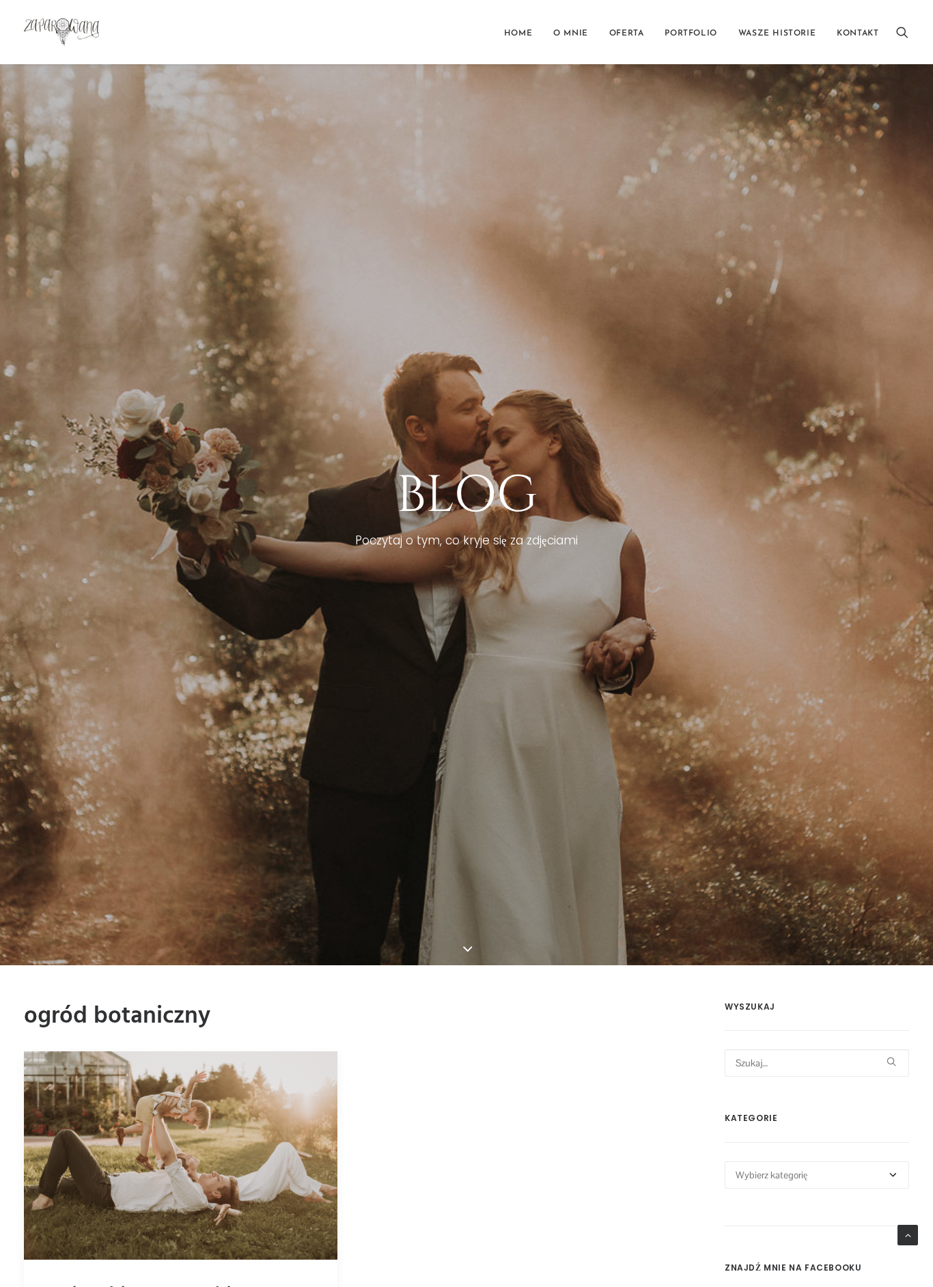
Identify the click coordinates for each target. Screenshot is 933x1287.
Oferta (626, 33)
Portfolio (690, 33)
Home (518, 33)
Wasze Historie (777, 33)
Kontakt (857, 33)
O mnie (570, 33)
